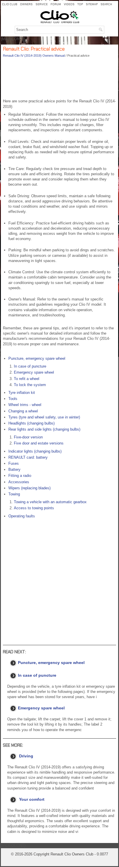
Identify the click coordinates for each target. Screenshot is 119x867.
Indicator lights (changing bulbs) (35, 451)
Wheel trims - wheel (24, 405)
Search (106, 4)
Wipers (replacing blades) (29, 488)
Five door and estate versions (39, 443)
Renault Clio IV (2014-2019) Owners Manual (34, 55)
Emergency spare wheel (34, 372)
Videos (69, 4)
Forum (56, 4)
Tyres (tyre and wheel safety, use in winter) (44, 417)
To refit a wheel (26, 379)
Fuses (13, 463)
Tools (12, 398)
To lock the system (30, 385)
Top (80, 4)
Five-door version (28, 437)
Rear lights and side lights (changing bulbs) (44, 429)
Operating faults (21, 516)
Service (42, 4)
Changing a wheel (23, 411)
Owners (26, 4)
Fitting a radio (19, 475)
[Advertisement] (59, 79)
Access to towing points (34, 508)
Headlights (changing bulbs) (31, 423)
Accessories (18, 482)
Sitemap (92, 4)
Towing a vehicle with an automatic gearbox (50, 502)
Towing (14, 494)
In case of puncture (30, 366)
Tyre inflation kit (21, 392)
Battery (14, 469)
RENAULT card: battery (28, 457)
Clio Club (9, 4)
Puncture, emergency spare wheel (36, 358)
